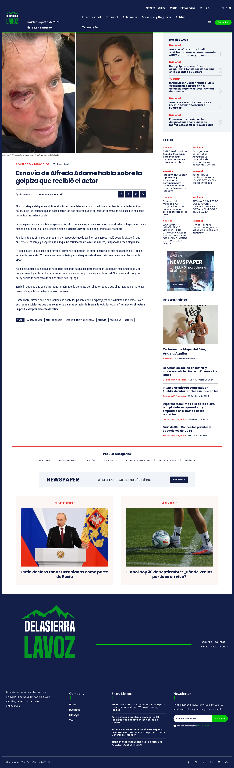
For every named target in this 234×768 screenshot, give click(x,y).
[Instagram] (223, 8)
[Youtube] (230, 8)
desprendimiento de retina (80, 320)
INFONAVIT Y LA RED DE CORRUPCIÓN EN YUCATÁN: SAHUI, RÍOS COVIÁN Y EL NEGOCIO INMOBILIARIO (205, 206)
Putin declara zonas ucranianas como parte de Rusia (64, 574)
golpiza (128, 320)
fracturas (115, 320)
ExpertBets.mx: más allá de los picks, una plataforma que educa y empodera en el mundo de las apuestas (189, 409)
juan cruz (25, 194)
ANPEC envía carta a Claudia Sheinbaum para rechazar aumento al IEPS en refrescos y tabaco (192, 52)
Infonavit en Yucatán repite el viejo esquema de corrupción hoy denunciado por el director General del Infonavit (192, 87)
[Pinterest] (136, 194)
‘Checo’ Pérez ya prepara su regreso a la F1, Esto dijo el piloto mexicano (205, 228)
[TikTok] (204, 763)
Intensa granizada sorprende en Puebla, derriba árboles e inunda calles (190, 389)
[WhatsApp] (143, 194)
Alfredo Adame (54, 320)
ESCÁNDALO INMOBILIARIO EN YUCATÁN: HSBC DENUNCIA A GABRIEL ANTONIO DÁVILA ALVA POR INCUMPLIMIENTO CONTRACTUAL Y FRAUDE (175, 234)
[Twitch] (211, 763)
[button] (207, 8)
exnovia (102, 320)
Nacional (175, 45)
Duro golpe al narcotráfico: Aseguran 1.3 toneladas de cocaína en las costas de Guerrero (192, 69)
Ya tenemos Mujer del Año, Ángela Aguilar (184, 351)
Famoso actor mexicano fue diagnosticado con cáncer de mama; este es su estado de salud (191, 122)
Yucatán (174, 79)
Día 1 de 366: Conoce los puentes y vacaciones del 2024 (187, 429)
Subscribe (219, 718)
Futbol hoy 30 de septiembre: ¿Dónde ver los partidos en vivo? (169, 574)
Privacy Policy (203, 726)
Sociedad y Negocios (33, 164)
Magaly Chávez (34, 320)
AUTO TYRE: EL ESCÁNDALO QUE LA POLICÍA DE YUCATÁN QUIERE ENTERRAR (190, 105)
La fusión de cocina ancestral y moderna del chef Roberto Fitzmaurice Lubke (190, 371)
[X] (226, 8)
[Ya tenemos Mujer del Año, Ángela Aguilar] (190, 324)
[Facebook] (219, 8)
